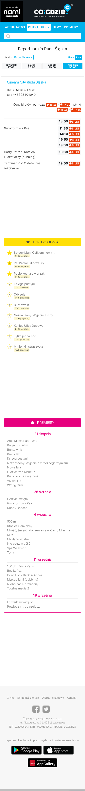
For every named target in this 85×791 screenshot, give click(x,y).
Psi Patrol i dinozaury (29, 263)
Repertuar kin (38, 27)
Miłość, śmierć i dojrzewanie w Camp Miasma (38, 530)
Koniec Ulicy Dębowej (29, 325)
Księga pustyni (24, 284)
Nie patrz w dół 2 (18, 543)
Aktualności (15, 27)
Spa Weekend (16, 548)
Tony (10, 552)
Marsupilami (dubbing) (22, 579)
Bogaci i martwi (17, 445)
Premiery (71, 27)
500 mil (12, 521)
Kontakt (71, 697)
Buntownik (21, 305)
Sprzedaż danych (28, 697)
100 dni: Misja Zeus (20, 566)
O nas (10, 697)
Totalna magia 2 (18, 588)
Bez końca (14, 570)
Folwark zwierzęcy (20, 602)
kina (78, 57)
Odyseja (20, 294)
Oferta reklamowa (53, 697)
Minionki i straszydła (28, 346)
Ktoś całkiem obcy (19, 526)
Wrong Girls (15, 485)
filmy (71, 57)
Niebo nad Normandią (22, 584)
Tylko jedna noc (25, 336)
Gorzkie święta (17, 499)
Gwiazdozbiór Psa (16, 128)
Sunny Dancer (17, 508)
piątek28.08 (31, 66)
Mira (10, 535)
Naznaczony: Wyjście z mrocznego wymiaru (35, 315)
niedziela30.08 (73, 66)
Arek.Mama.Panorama (22, 441)
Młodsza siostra (18, 539)
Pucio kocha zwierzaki (29, 273)
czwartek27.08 (11, 66)
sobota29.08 (52, 66)
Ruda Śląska (22, 57)
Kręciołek (13, 454)
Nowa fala (14, 467)
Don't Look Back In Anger (24, 575)
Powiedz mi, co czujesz (23, 606)
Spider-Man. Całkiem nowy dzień (35, 252)
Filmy (57, 27)
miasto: (7, 57)
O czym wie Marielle (21, 472)
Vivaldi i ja (14, 481)
